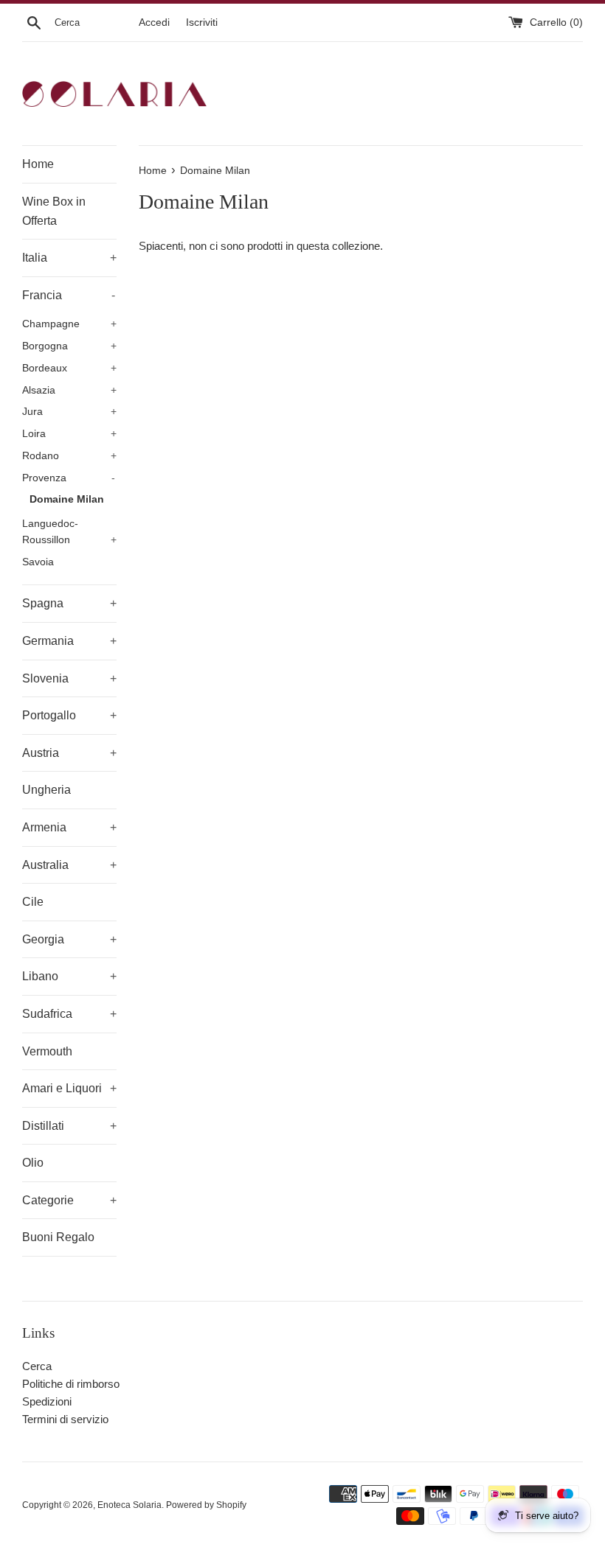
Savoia (38, 562)
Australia (69, 865)
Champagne (69, 323)
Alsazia (69, 390)
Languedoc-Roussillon (69, 531)
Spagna (69, 603)
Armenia (69, 827)
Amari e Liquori (69, 1088)
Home (38, 164)
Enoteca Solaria (129, 1505)
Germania (69, 641)
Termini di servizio (65, 1419)
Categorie (69, 1200)
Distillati (69, 1126)
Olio (33, 1162)
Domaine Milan (67, 499)
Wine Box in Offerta (54, 211)
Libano (69, 976)
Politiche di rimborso (71, 1383)
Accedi (154, 22)
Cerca (37, 1366)
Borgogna (69, 346)
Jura (69, 411)
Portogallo (69, 715)
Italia (69, 257)
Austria (69, 753)
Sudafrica (69, 1014)
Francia (68, 295)
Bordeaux (69, 368)
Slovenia (69, 678)
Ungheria (46, 789)
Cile (33, 901)
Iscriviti (202, 22)
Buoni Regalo (58, 1237)
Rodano (69, 455)
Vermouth (47, 1051)
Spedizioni (47, 1401)
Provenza (68, 477)
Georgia (69, 939)
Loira (69, 433)
